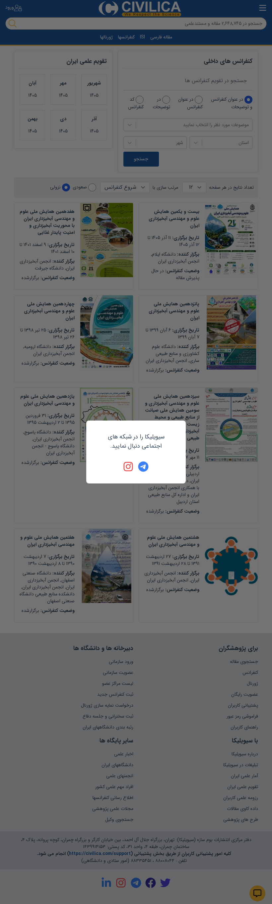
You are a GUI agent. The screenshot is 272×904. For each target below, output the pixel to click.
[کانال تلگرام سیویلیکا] (143, 466)
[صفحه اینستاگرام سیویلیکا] (128, 466)
